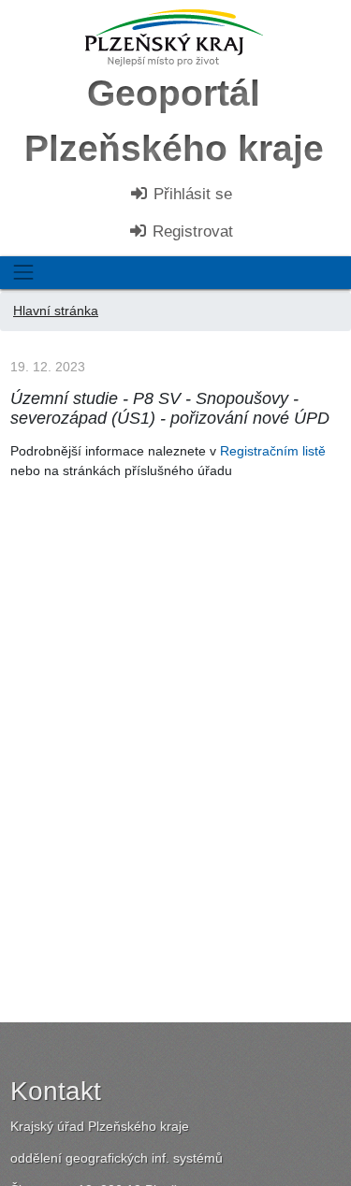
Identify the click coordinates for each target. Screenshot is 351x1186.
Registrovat (190, 231)
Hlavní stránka (55, 310)
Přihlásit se (190, 194)
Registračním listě (273, 450)
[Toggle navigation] (23, 272)
